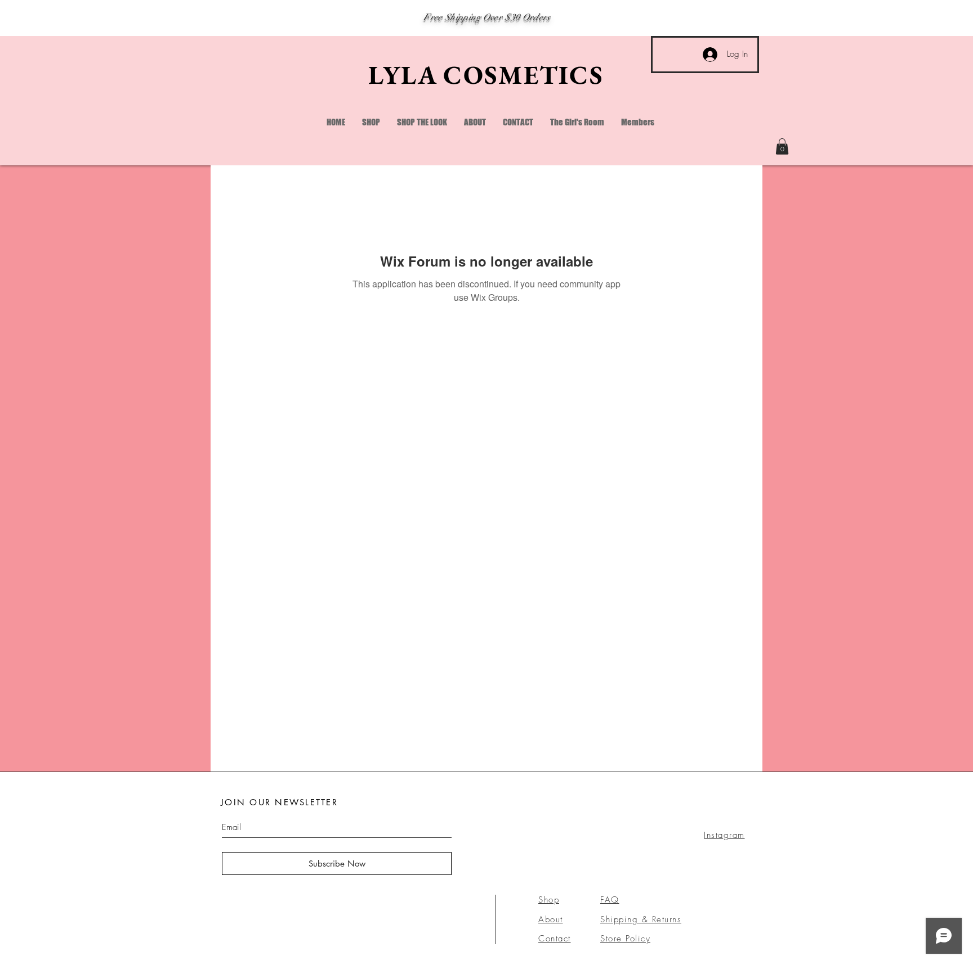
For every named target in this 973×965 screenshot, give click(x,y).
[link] (782, 146)
